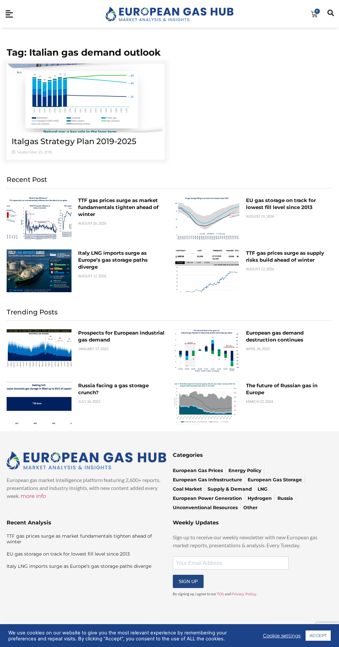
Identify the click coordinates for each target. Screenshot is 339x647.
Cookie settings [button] (282, 636)
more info (33, 496)
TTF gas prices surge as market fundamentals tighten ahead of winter (118, 207)
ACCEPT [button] (318, 635)
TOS (220, 594)
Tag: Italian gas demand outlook (84, 52)
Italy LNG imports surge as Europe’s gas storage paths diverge (113, 260)
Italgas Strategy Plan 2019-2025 (74, 141)
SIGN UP (188, 581)
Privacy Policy (243, 594)
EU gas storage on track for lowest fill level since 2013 (68, 554)
